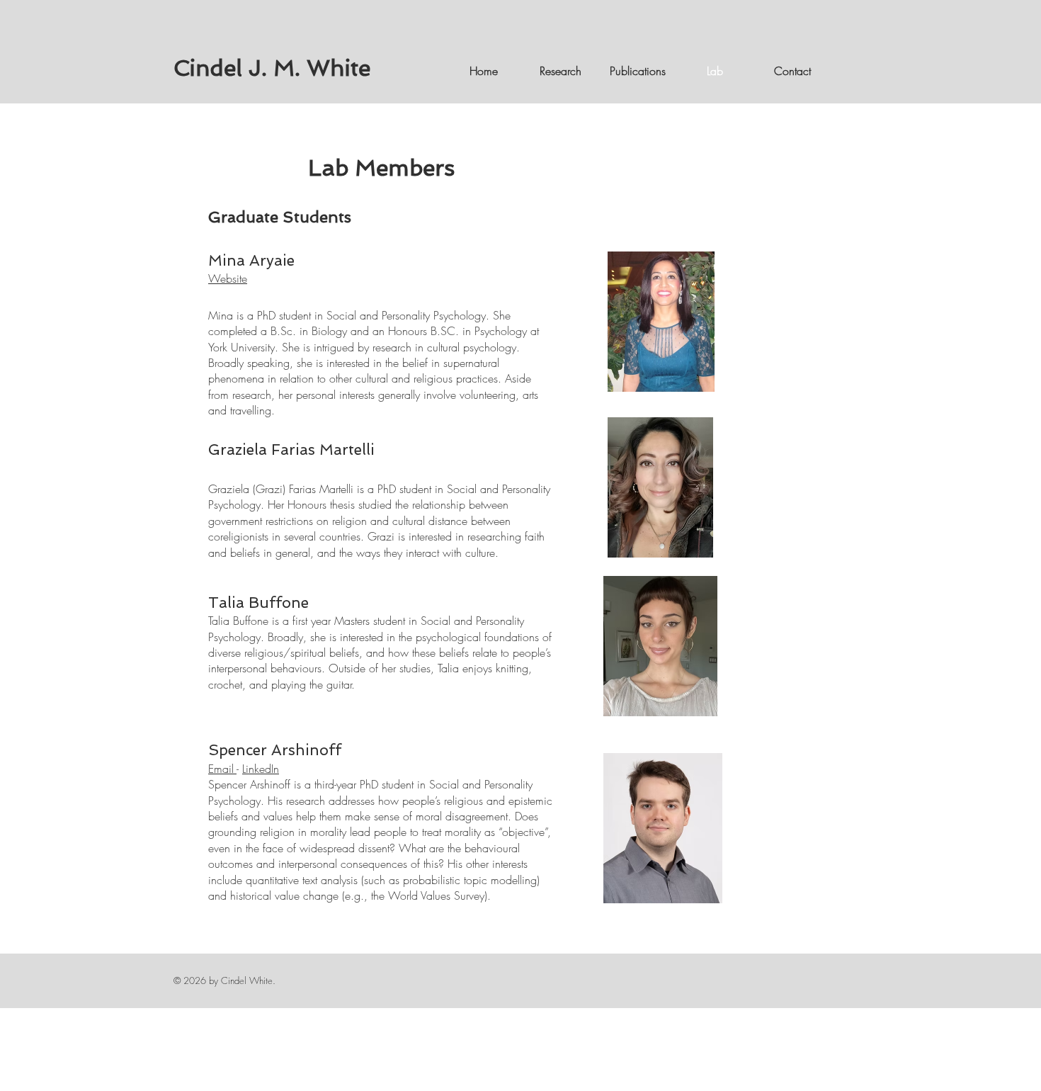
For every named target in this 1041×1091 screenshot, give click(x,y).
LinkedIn (260, 768)
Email (222, 768)
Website (227, 278)
